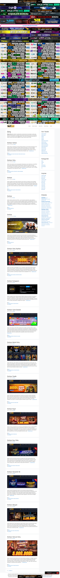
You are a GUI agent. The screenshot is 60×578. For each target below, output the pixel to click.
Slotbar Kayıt (11, 409)
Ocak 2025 (43, 185)
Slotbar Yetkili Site (16, 498)
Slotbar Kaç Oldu (13, 440)
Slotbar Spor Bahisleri (45, 219)
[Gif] (30, 60)
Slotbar (9, 177)
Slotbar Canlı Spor (10, 565)
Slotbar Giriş (11, 160)
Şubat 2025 (43, 183)
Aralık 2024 (43, 186)
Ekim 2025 (43, 178)
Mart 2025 (43, 182)
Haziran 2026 (43, 175)
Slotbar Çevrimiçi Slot (11, 402)
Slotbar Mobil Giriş (15, 303)
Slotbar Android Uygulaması (12, 274)
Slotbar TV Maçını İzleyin (16, 465)
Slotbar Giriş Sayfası (14, 249)
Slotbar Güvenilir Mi (13, 472)
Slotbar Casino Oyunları (11, 530)
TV (41, 167)
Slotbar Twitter (48, 221)
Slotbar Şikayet (12, 505)
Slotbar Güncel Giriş (13, 537)
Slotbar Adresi (12, 143)
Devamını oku (31, 150)
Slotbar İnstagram (13, 281)
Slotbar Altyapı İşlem (11, 171)
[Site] (15, 44)
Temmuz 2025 (43, 179)
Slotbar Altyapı (43, 142)
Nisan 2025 (43, 181)
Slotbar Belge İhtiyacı (50, 202)
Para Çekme (43, 165)
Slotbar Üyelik (11, 376)
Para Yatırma (43, 166)
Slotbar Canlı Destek (14, 310)
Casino (42, 162)
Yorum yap (9, 154)
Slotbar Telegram (43, 220)
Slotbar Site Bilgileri (20, 171)
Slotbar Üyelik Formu (43, 224)
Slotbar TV (46, 220)
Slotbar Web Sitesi (18, 189)
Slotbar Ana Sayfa (12, 189)
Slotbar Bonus (43, 147)
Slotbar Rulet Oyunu (43, 218)
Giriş (8, 170)
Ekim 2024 (43, 189)
